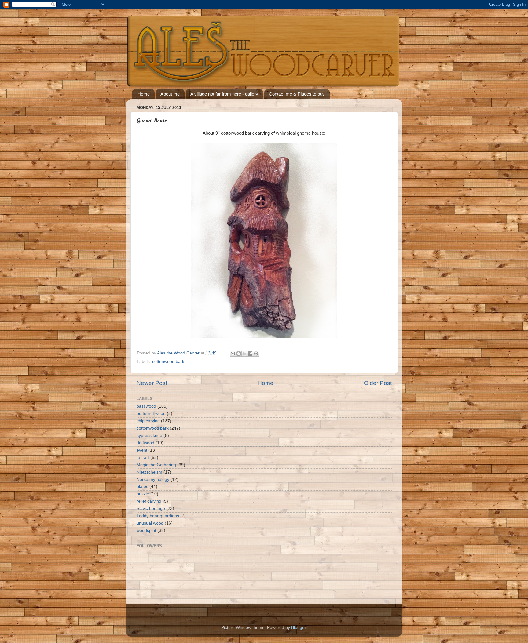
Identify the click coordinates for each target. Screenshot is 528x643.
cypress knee (149, 435)
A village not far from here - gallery (224, 93)
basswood (146, 406)
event (142, 450)
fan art (143, 457)
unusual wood (150, 523)
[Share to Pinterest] (256, 354)
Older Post (378, 383)
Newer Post (152, 383)
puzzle (143, 494)
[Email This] (233, 354)
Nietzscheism (149, 472)
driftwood (145, 443)
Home (144, 93)
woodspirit (146, 530)
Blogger (298, 627)
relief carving (149, 501)
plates (142, 486)
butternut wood (151, 413)
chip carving (148, 421)
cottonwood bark (168, 361)
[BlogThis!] (239, 354)
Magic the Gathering (156, 465)
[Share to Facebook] (250, 354)
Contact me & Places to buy (297, 93)
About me (170, 93)
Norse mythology (153, 479)
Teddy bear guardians (158, 516)
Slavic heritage (151, 508)
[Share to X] (244, 354)
